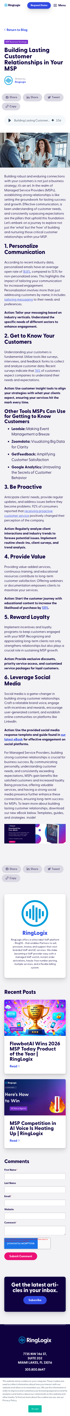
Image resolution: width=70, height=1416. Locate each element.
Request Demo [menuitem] (39, 5)
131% (45, 608)
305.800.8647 (35, 1370)
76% (37, 371)
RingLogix (20, 82)
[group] (35, 120)
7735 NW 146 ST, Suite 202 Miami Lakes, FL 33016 (35, 1358)
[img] (52, 120)
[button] (9, 120)
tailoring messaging (18, 300)
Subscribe (35, 1300)
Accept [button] (35, 1408)
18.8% (26, 272)
